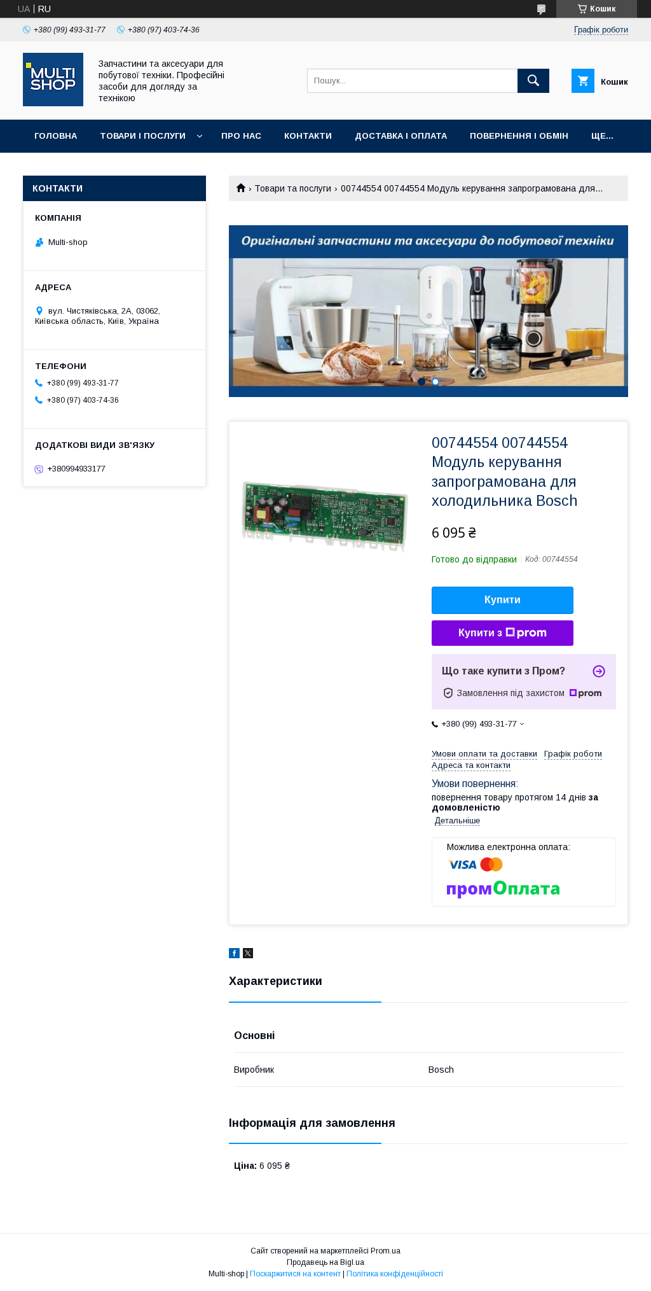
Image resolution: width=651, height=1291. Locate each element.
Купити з (480, 632)
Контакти (308, 136)
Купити (502, 599)
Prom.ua (386, 1250)
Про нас (241, 136)
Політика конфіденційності (394, 1273)
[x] (248, 955)
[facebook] (234, 955)
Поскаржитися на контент (295, 1273)
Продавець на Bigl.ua (325, 1262)
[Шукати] (533, 81)
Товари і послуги (143, 136)
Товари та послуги (292, 188)
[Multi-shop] (53, 103)
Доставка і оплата (401, 136)
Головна (55, 136)
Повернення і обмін (519, 136)
